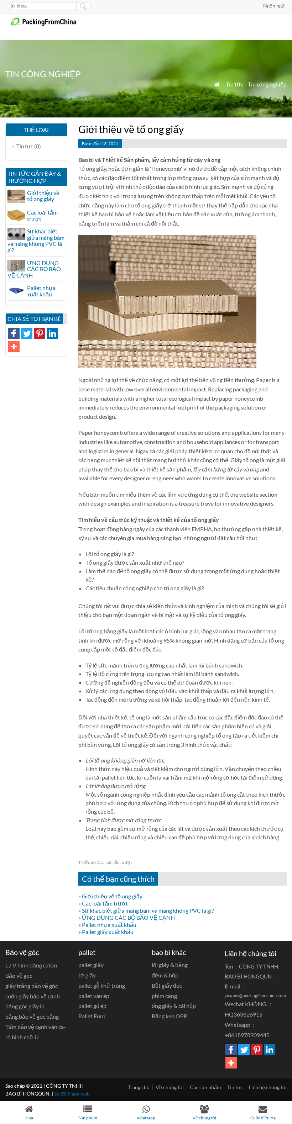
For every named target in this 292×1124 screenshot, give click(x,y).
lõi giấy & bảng (170, 964)
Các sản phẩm (205, 1087)
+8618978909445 (247, 1034)
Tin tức (234, 84)
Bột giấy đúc (167, 985)
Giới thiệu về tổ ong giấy (112, 896)
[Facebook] (13, 333)
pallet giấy (91, 964)
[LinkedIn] (52, 333)
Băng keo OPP (169, 1016)
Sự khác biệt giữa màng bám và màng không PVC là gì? (148, 910)
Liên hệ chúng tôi (268, 1087)
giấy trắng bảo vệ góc (31, 985)
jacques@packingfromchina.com (255, 995)
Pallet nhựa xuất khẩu (109, 924)
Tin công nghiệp (267, 84)
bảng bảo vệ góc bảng (32, 1016)
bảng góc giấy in (25, 1006)
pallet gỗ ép (92, 1005)
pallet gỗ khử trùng (101, 985)
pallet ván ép (93, 995)
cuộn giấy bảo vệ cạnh (32, 996)
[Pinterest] (39, 333)
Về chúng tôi (170, 1087)
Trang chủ (139, 1087)
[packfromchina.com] (47, 24)
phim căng (164, 995)
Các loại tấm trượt (105, 862)
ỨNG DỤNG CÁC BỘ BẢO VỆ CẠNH (128, 917)
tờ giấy (87, 975)
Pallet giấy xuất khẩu (108, 931)
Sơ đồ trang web (72, 1094)
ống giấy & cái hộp (174, 1005)
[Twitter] (26, 333)
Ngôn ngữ (274, 5)
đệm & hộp (165, 975)
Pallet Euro (91, 1016)
